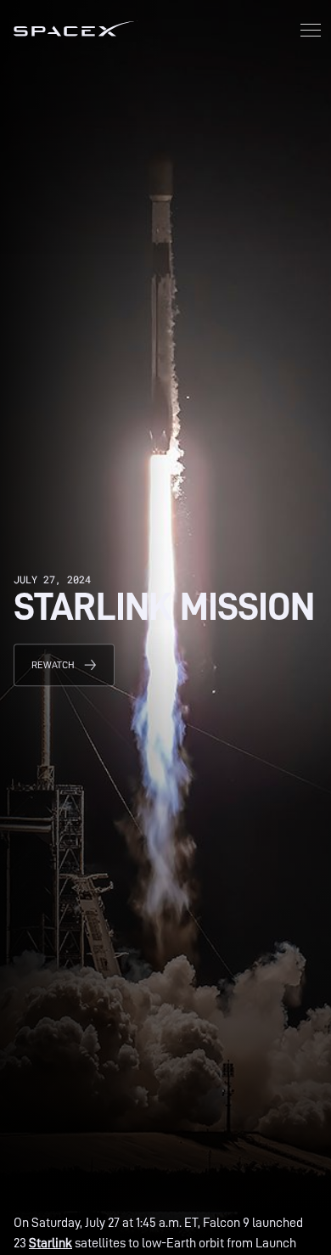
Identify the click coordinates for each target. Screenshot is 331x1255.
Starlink (50, 1243)
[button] (310, 31)
